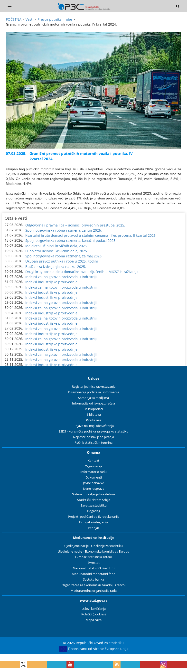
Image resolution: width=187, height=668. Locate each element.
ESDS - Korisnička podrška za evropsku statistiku (93, 431)
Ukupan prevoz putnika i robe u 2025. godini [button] (61, 261)
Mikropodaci (93, 409)
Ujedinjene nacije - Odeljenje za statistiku (93, 546)
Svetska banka (93, 579)
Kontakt (93, 461)
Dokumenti (93, 477)
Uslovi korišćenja (94, 609)
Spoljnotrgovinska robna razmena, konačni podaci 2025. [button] (70, 240)
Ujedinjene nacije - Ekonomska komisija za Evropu (93, 551)
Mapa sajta (94, 620)
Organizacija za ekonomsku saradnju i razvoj (93, 585)
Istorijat (93, 528)
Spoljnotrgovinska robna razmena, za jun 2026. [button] (63, 230)
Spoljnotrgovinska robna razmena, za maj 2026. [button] (64, 256)
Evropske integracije (93, 522)
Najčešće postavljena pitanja (93, 437)
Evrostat (93, 563)
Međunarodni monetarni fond (93, 574)
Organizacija (93, 466)
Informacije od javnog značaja (93, 403)
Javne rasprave (93, 489)
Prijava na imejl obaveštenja (94, 426)
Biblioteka (93, 415)
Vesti (29, 19)
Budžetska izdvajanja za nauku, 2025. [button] (55, 266)
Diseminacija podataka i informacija (93, 392)
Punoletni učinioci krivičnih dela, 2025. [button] (56, 251)
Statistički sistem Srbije (93, 500)
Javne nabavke (93, 483)
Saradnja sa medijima (93, 398)
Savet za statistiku (94, 505)
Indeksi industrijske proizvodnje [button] (51, 282)
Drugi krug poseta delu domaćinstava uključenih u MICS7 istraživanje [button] (82, 271)
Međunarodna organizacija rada (94, 591)
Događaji (93, 511)
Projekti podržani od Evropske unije (93, 517)
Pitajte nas (93, 420)
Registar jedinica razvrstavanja (93, 387)
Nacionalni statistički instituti (93, 568)
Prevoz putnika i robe (54, 19)
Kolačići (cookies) (93, 614)
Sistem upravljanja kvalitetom (93, 494)
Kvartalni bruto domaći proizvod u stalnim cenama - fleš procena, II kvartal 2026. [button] (91, 235)
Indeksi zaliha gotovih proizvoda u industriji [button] (61, 276)
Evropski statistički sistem (93, 557)
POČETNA (13, 19)
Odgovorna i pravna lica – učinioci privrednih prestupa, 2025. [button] (75, 225)
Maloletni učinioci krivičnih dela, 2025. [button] (56, 246)
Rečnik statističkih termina (93, 443)
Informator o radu (93, 472)
